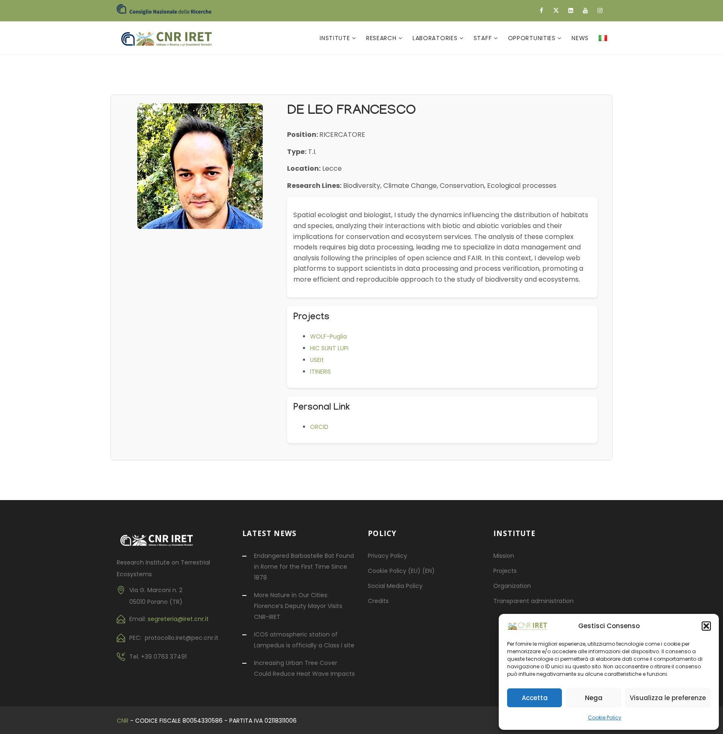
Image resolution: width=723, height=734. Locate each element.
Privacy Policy (387, 556)
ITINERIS (320, 371)
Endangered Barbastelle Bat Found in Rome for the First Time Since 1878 (304, 567)
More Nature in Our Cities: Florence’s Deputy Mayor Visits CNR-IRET (298, 606)
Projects (505, 571)
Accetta (535, 697)
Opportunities (533, 38)
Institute (336, 38)
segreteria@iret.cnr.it (178, 619)
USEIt (317, 360)
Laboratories (436, 38)
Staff (484, 38)
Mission (503, 556)
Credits (378, 601)
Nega (593, 697)
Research (382, 38)
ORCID (319, 427)
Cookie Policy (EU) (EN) (401, 571)
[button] (706, 626)
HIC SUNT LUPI (329, 348)
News (580, 38)
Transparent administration (533, 601)
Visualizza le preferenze (668, 697)
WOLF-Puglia (328, 336)
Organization (512, 586)
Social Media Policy (395, 586)
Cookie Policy (604, 717)
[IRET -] (170, 38)
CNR (122, 720)
